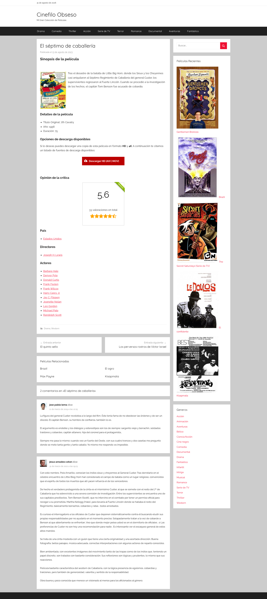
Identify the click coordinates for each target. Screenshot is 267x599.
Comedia (56, 31)
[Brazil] (198, 197)
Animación (182, 421)
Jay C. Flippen (51, 297)
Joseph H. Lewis (52, 255)
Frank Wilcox (50, 288)
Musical (181, 477)
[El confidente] (198, 327)
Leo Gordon (50, 306)
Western (55, 328)
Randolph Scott (52, 314)
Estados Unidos (52, 238)
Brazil (43, 368)
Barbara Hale (50, 271)
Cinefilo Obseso (56, 14)
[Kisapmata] (197, 391)
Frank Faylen (50, 284)
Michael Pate (50, 310)
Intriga (180, 472)
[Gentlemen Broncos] (197, 127)
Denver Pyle (50, 275)
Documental (155, 31)
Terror (120, 31)
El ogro (109, 368)
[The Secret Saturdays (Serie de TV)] (198, 261)
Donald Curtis (51, 279)
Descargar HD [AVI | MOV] (104, 161)
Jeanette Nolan (52, 301)
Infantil (180, 467)
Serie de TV (104, 31)
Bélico (180, 431)
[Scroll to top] (261, 593)
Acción (87, 31)
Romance (136, 31)
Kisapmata (112, 376)
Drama (41, 31)
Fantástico (193, 31)
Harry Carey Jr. (51, 292)
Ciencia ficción (184, 436)
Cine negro (183, 441)
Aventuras (174, 31)
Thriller (72, 31)
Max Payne (47, 376)
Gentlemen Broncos (187, 132)
